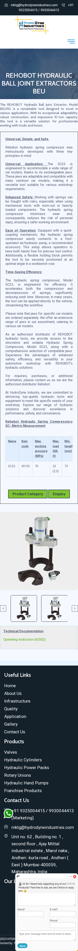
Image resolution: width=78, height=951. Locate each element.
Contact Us (14, 731)
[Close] (75, 877)
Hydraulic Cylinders (23, 759)
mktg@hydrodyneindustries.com (34, 5)
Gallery (11, 724)
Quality (11, 708)
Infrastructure (17, 701)
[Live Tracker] (18, 876)
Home (10, 685)
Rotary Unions (17, 775)
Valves (10, 752)
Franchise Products (23, 790)
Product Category (28, 494)
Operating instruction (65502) (24, 639)
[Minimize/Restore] (70, 877)
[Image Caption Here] (39, 551)
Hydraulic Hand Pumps (26, 782)
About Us (13, 693)
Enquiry (59, 494)
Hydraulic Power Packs (26, 767)
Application (15, 716)
